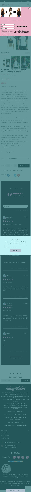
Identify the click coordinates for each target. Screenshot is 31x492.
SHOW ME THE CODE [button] (22, 26)
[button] (29, 8)
